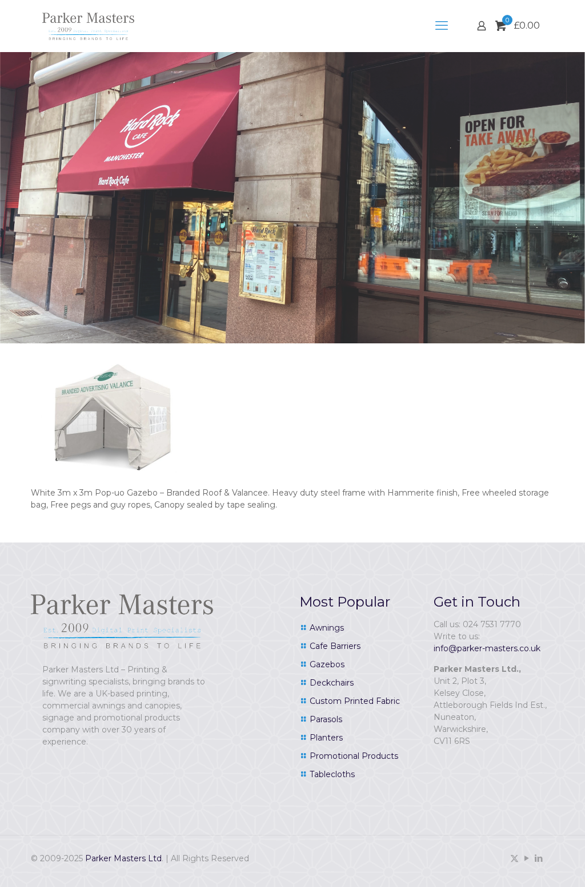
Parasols (326, 719)
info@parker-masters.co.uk (487, 648)
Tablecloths (332, 774)
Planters (326, 737)
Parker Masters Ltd (123, 858)
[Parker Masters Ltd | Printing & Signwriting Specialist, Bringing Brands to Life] (88, 26)
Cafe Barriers (335, 646)
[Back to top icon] (530, 864)
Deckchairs (332, 683)
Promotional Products (354, 756)
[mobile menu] (441, 25)
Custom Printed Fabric (355, 701)
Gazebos (327, 664)
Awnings (327, 628)
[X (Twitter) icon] (514, 858)
